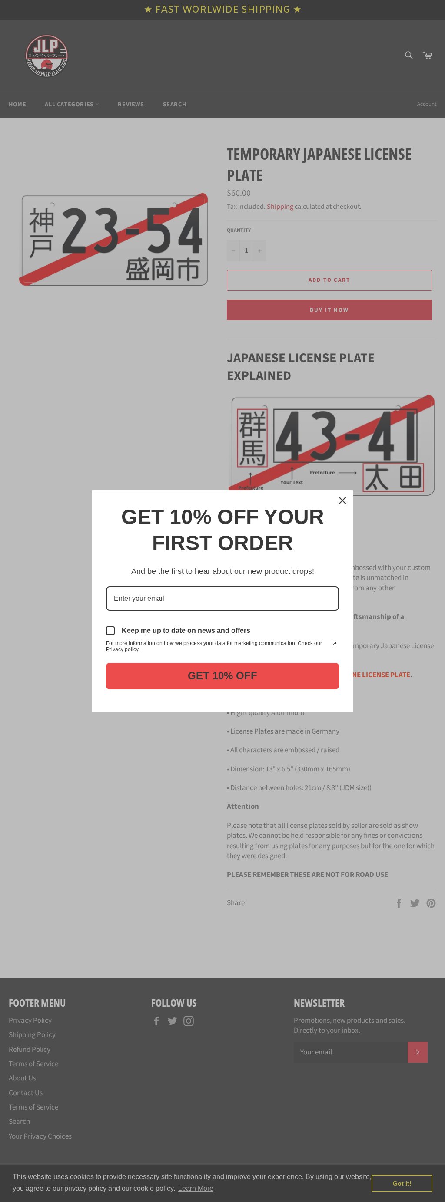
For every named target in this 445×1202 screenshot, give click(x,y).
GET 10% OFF (222, 676)
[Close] (342, 500)
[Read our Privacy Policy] (334, 644)
